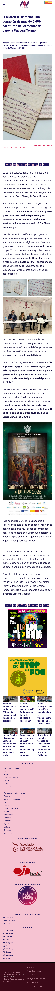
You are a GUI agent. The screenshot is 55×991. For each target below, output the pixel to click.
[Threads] (4, 958)
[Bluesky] (33, 164)
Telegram (9, 943)
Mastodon (9, 955)
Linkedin (9, 936)
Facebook (9, 930)
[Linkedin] (36, 164)
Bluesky (9, 952)
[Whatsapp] (10, 164)
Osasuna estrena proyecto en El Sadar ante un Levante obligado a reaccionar (27, 712)
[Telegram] (25, 164)
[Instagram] (14, 164)
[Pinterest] (44, 164)
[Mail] (4, 939)
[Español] (50, 2)
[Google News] (7, 164)
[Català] (46, 2)
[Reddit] (40, 164)
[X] (22, 164)
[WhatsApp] (4, 949)
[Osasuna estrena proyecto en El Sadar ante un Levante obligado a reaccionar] (27, 699)
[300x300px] (27, 647)
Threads (9, 958)
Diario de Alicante (9, 917)
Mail (7, 940)
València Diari (7, 924)
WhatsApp (9, 949)
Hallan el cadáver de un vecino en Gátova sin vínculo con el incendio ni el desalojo (9, 712)
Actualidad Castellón (10, 921)
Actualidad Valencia (43, 145)
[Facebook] (18, 164)
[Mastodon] (29, 164)
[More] (48, 164)
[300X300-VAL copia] (27, 676)
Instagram (9, 933)
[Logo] (24, 5)
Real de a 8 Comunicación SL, (13, 976)
